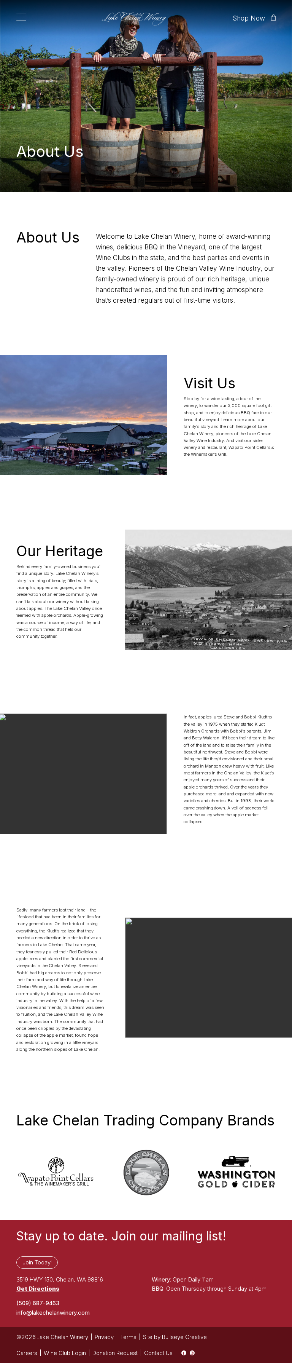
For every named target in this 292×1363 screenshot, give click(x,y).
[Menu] (21, 17)
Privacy (104, 1337)
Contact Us (158, 1353)
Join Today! (37, 1262)
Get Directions (37, 1288)
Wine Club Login (65, 1353)
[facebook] (183, 1352)
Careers (26, 1353)
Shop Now (249, 18)
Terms (128, 1337)
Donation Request (115, 1353)
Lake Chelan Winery (62, 1337)
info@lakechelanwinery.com (53, 1312)
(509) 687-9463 (37, 1303)
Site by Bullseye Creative (175, 1337)
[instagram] (192, 1352)
